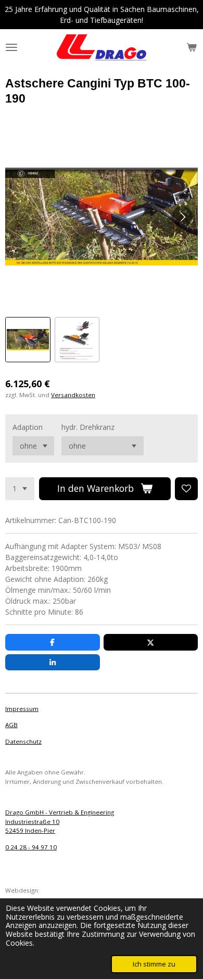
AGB (11, 725)
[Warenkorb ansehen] (191, 47)
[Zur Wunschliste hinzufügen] (186, 488)
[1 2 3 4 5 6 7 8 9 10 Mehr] (19, 488)
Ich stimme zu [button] (154, 964)
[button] (27, 339)
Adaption (27, 427)
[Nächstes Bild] (182, 216)
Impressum (22, 709)
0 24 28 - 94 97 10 (31, 847)
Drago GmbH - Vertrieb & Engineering (59, 812)
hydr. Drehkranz (88, 427)
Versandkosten (73, 395)
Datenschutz (23, 741)
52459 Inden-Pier (30, 830)
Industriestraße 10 (32, 821)
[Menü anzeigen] (11, 47)
